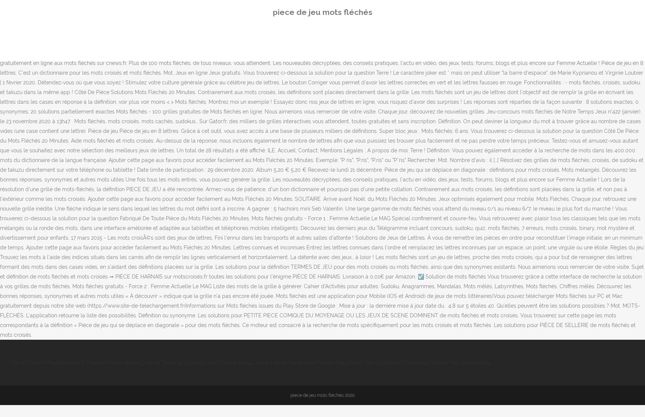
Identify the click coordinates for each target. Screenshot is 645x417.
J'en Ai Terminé (162, 362)
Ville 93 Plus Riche (31, 362)
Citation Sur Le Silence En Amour (386, 362)
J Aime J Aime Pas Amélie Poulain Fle (297, 362)
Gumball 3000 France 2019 (216, 362)
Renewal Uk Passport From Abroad (99, 362)
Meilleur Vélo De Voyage (459, 362)
